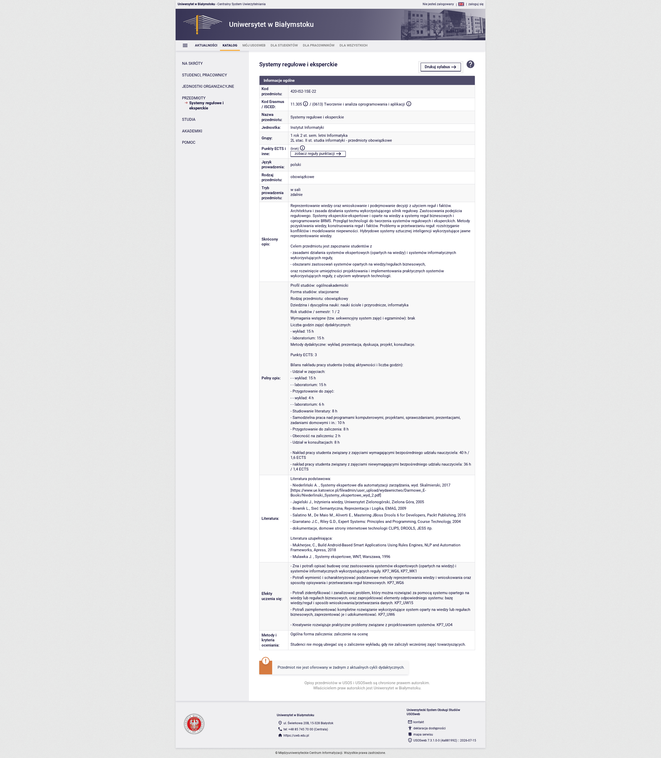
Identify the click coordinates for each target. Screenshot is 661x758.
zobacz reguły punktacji (315, 153)
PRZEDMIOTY (194, 98)
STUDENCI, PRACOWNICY (204, 75)
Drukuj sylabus (437, 67)
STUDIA (188, 119)
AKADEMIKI (192, 131)
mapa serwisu (423, 734)
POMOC (188, 142)
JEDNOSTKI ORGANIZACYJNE (208, 86)
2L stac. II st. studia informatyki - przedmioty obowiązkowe (341, 140)
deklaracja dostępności (429, 728)
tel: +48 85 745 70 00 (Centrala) (306, 729)
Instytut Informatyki (307, 127)
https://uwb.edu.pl (296, 735)
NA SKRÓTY (192, 63)
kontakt (418, 722)
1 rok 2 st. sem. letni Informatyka (319, 135)
